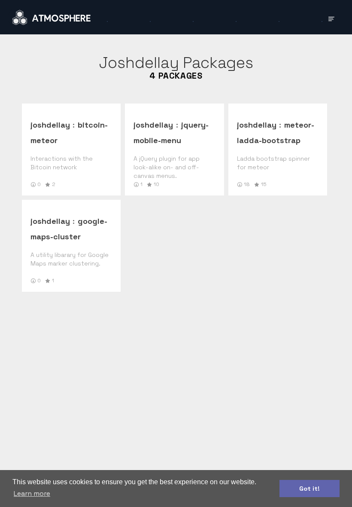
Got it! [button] (309, 488)
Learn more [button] (32, 493)
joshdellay (50, 125)
